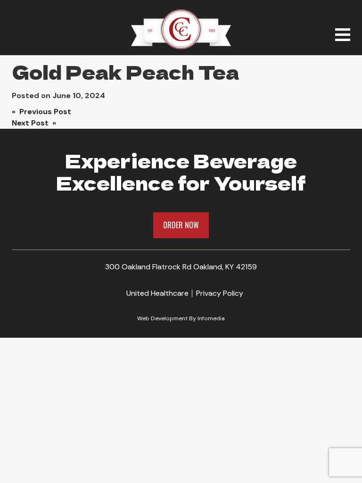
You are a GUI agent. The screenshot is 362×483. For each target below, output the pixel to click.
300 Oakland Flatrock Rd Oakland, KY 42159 (181, 267)
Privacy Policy (219, 293)
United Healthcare (157, 293)
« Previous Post (41, 112)
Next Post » (34, 123)
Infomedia (211, 318)
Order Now (181, 225)
